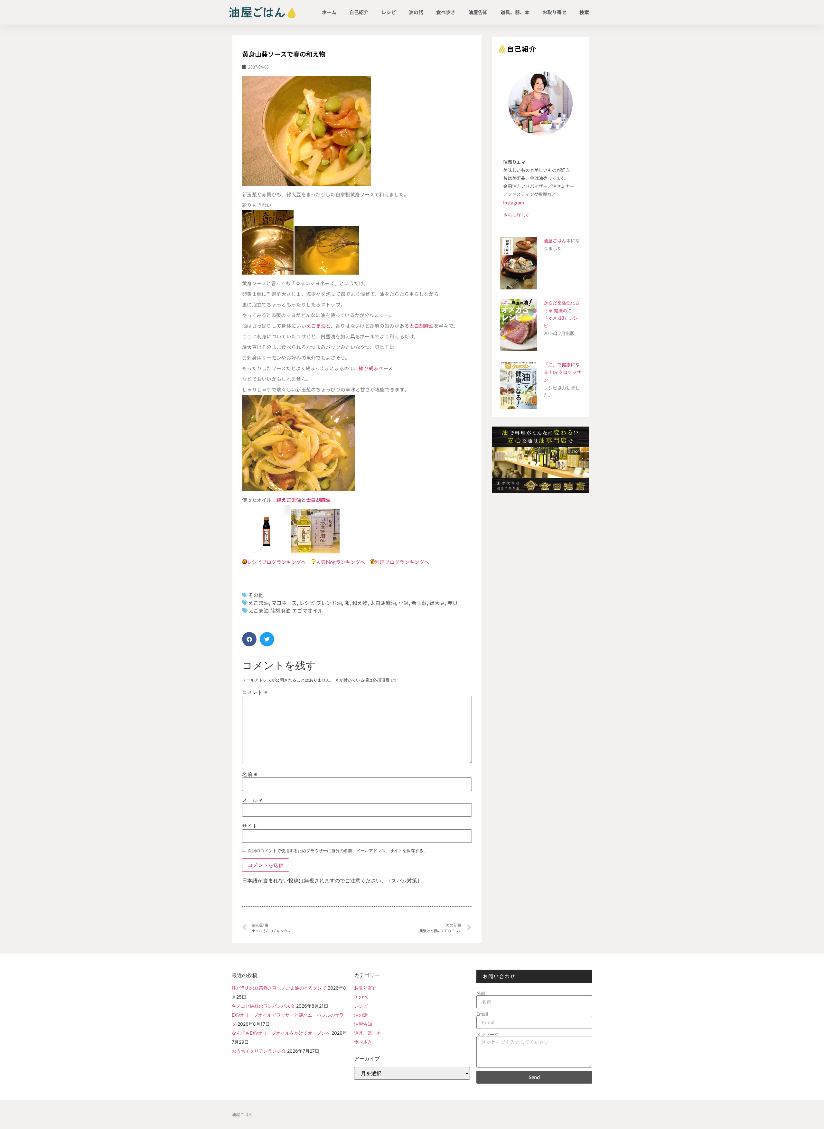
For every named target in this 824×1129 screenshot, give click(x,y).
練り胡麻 (368, 368)
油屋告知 (478, 12)
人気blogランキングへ (340, 562)
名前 (249, 774)
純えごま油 (288, 499)
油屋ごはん (555, 240)
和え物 (360, 603)
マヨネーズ (284, 603)
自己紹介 (359, 12)
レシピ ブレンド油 (320, 603)
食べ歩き (445, 12)
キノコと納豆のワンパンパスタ (263, 1006)
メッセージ (487, 1034)
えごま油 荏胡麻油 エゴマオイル (285, 610)
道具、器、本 (515, 12)
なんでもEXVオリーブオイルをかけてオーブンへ (281, 1033)
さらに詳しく (516, 215)
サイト (250, 825)
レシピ (388, 12)
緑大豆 (437, 603)
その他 (256, 595)
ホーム (329, 12)
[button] (249, 639)
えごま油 (316, 325)
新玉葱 (419, 603)
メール (252, 800)
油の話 (416, 12)
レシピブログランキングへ (276, 562)
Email (482, 1013)
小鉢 (403, 603)
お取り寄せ (554, 12)
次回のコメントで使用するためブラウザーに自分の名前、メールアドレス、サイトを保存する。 (337, 851)
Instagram (513, 202)
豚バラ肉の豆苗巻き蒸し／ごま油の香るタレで (279, 988)
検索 (584, 12)
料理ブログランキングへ (402, 562)
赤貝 (452, 603)
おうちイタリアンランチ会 (259, 1051)
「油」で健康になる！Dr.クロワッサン (562, 372)
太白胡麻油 (421, 325)
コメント (254, 692)
